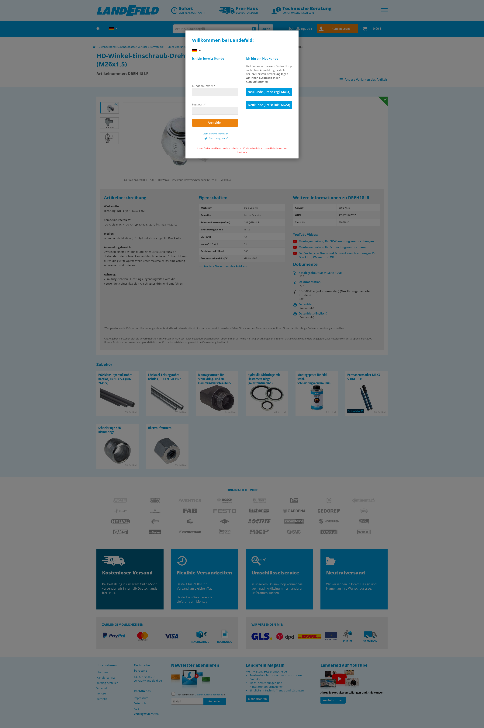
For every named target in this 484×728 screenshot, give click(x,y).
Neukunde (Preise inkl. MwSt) (269, 105)
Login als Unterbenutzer (215, 133)
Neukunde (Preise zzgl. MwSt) (269, 92)
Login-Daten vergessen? (215, 138)
